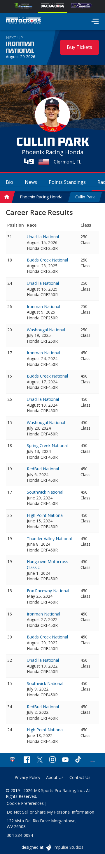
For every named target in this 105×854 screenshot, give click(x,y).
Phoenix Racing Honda (41, 197)
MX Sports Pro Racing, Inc (59, 790)
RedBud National (43, 469)
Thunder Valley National (49, 538)
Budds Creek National (47, 260)
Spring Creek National (47, 445)
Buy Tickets (79, 47)
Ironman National (20, 47)
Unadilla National (43, 236)
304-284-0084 (20, 835)
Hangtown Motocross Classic (47, 564)
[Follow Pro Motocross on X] (39, 760)
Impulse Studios (68, 847)
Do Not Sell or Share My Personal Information (50, 812)
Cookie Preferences (25, 803)
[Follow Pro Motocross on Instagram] (52, 760)
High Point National (45, 515)
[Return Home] (23, 21)
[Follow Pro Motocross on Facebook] (26, 760)
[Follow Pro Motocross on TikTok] (78, 760)
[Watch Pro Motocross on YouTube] (65, 760)
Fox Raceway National (48, 590)
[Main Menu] (95, 21)
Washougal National (46, 329)
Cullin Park (85, 197)
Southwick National (45, 492)
